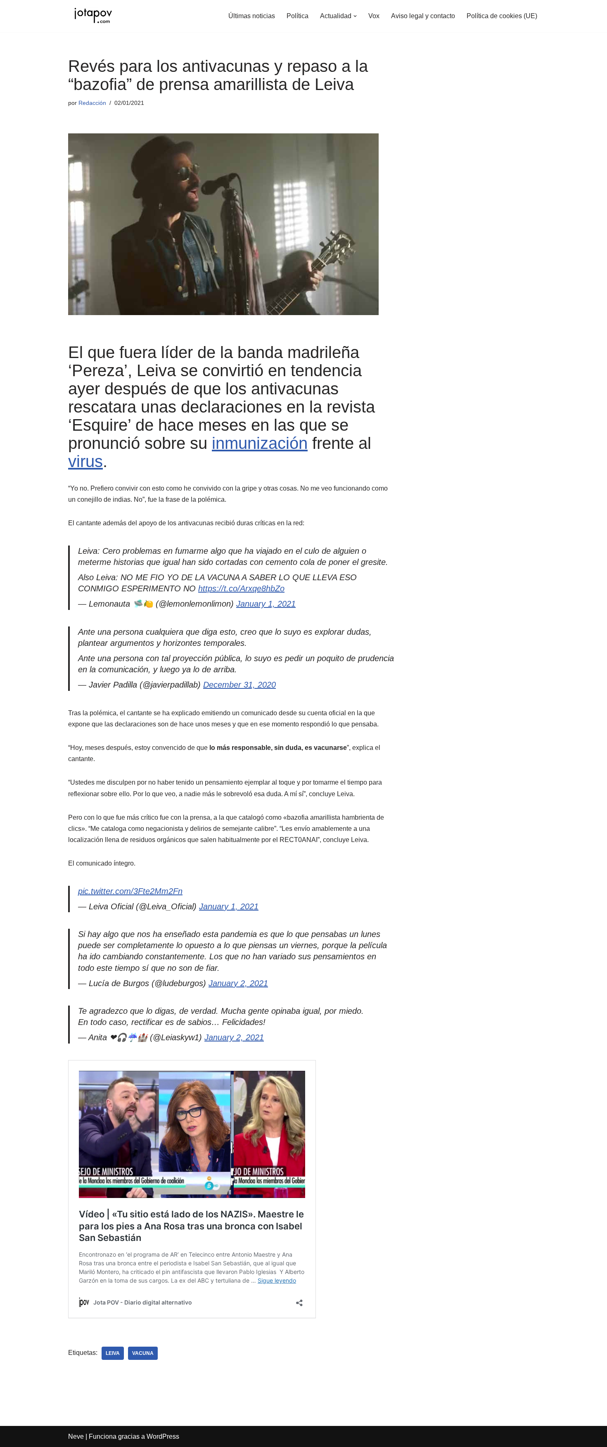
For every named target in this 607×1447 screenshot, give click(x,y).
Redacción (92, 103)
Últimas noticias (251, 15)
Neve (76, 1436)
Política (297, 15)
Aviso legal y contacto (423, 15)
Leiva (113, 1353)
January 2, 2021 (238, 983)
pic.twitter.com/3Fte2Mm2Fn (130, 891)
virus (85, 461)
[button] (355, 16)
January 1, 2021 (266, 603)
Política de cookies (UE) (502, 15)
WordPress (163, 1436)
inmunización (260, 443)
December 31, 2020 (239, 684)
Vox (373, 15)
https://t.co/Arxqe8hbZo (241, 588)
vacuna (143, 1353)
